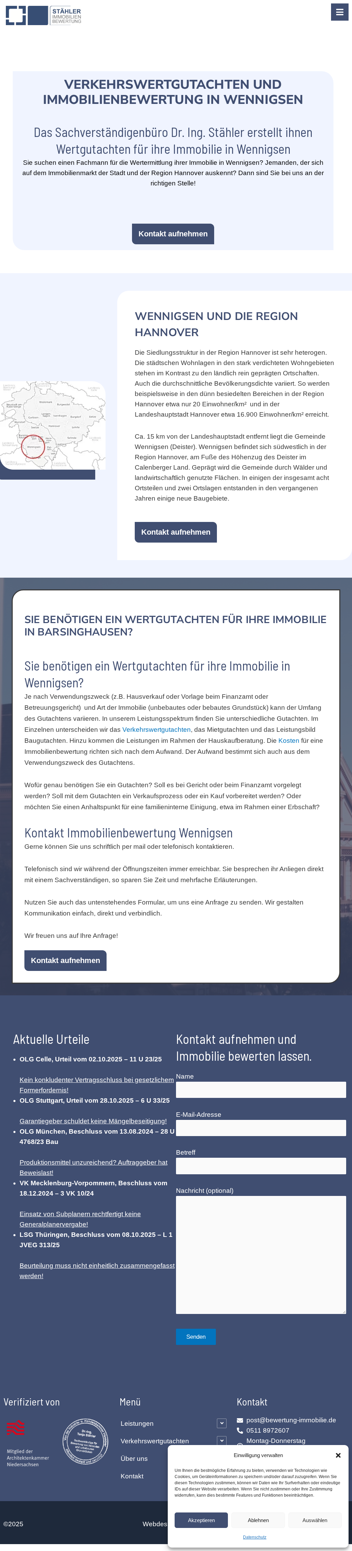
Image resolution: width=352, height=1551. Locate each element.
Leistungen (137, 1423)
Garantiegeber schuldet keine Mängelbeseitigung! (93, 1121)
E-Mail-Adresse (198, 1114)
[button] (338, 1455)
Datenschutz (254, 1537)
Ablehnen (258, 1520)
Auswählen (314, 1520)
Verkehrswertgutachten (156, 729)
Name (185, 1076)
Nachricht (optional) (204, 1190)
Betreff (185, 1152)
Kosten (288, 740)
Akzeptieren (201, 1520)
